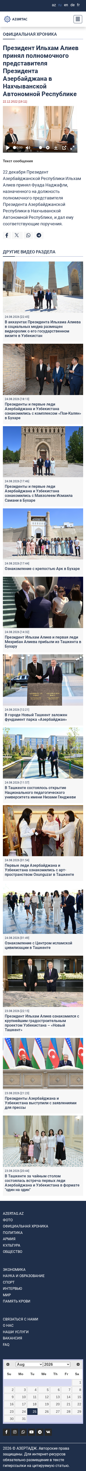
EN (66, 5)
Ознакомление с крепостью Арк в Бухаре (42, 568)
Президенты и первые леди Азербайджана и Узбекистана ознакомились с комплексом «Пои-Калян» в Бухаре (43, 411)
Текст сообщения (18, 161)
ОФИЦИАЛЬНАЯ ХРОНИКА (30, 34)
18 (35, 1404)
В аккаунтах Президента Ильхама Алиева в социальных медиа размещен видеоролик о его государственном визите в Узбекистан (43, 329)
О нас (8, 1325)
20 (58, 1404)
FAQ (6, 1345)
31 (24, 1419)
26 (47, 1411)
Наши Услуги (16, 1332)
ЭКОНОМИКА (14, 1270)
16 (12, 1404)
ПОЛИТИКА (13, 1233)
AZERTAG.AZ (13, 1213)
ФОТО (8, 1220)
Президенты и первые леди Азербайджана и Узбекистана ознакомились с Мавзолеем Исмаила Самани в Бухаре (39, 493)
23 (12, 1411)
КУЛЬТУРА (11, 1245)
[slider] (14, 147)
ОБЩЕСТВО (12, 1252)
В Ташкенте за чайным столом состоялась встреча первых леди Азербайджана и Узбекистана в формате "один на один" (42, 1183)
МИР (7, 1295)
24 (24, 1411)
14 (68, 1397)
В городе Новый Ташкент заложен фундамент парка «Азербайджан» (36, 717)
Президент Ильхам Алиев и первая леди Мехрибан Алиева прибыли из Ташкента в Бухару (43, 642)
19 (47, 1404)
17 (24, 1404)
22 (79, 1404)
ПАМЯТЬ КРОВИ (16, 1301)
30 (12, 1419)
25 (35, 1411)
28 (68, 1411)
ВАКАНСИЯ (12, 1338)
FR (78, 5)
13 (58, 1397)
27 (58, 1411)
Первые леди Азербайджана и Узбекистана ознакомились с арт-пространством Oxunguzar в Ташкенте (39, 870)
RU (60, 5)
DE (72, 5)
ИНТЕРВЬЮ (12, 1288)
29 (79, 1411)
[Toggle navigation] (76, 19)
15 (79, 1397)
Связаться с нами (20, 1319)
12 (47, 1397)
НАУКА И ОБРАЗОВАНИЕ (24, 1276)
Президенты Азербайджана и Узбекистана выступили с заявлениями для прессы (40, 1103)
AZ (54, 5)
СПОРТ (9, 1282)
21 (68, 1404)
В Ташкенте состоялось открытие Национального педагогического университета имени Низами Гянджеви (40, 792)
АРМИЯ (9, 1239)
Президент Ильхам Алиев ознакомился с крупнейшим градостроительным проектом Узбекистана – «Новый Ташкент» (42, 1023)
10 (24, 1397)
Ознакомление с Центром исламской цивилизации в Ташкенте (38, 945)
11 (35, 1397)
